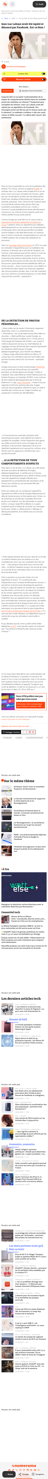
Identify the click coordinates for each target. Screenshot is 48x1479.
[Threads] (38, 1470)
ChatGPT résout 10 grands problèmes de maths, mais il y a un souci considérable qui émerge (23, 933)
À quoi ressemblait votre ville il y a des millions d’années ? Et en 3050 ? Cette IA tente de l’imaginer (30, 1352)
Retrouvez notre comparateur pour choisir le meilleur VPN (29, 705)
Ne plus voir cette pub (10, 775)
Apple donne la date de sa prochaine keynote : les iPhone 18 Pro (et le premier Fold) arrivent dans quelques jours (29, 1040)
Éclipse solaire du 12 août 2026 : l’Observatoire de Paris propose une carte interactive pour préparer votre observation (23, 940)
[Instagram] (20, 1470)
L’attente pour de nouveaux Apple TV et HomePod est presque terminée (29, 1297)
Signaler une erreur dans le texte (15, 726)
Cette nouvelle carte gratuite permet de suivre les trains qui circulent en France (30, 1165)
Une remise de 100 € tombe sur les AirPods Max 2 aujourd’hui (30, 1119)
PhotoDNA (40, 367)
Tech (6, 18)
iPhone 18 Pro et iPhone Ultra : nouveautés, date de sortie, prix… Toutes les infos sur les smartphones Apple (28, 918)
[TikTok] (13, 1470)
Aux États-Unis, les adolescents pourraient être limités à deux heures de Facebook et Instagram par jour (29, 1093)
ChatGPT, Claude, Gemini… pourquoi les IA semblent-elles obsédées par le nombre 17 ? (31, 1270)
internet (5, 346)
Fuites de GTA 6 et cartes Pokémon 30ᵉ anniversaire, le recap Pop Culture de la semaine (30, 1311)
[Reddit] (27, 1470)
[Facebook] (24, 1470)
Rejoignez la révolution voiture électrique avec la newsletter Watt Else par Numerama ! (22, 905)
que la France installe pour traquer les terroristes (21, 611)
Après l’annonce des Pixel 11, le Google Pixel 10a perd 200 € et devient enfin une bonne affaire (29, 1179)
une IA (13, 626)
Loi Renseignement (35, 737)
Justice (19, 737)
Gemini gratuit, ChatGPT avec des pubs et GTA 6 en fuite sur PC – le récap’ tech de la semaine (29, 1366)
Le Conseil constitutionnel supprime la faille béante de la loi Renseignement (29, 800)
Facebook (7, 737)
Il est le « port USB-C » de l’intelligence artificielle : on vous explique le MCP (29, 1325)
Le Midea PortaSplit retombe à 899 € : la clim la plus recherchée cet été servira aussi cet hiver (22, 927)
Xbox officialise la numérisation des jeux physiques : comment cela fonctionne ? (31, 1106)
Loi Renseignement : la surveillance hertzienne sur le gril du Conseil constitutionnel (29, 825)
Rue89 (36, 188)
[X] (16, 1470)
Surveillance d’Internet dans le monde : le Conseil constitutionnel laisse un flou (28, 813)
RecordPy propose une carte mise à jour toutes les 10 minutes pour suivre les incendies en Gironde (24, 947)
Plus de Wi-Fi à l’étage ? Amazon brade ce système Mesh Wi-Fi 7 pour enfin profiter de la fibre (30, 1256)
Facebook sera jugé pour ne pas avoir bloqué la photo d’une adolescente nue (30, 849)
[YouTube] (9, 1470)
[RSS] (31, 1470)
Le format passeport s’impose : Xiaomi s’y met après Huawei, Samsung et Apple (28, 1026)
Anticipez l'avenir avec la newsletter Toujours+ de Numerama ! (29, 787)
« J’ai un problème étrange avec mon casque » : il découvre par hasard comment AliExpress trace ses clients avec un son (29, 1284)
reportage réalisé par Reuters (20, 245)
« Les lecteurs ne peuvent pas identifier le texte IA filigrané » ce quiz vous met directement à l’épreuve (29, 1009)
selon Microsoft (23, 382)
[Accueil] (5, 4)
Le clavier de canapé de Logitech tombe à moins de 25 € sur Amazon (30, 1338)
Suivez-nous (7, 91)
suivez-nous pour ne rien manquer (15, 719)
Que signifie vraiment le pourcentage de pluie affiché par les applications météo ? (30, 1133)
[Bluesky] (35, 1470)
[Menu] (12, 4)
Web (13, 18)
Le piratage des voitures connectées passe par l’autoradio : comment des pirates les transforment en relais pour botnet (30, 1235)
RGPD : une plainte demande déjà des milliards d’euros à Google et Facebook (30, 837)
